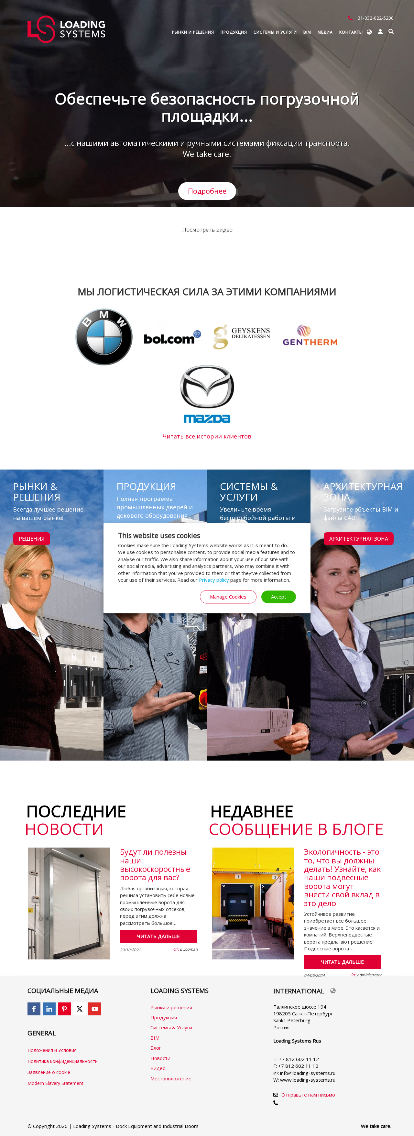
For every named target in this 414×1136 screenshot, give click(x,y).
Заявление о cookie (48, 1072)
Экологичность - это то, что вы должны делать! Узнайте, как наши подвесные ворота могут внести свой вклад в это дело (342, 877)
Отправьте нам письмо (308, 1094)
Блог (155, 1047)
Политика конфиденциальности (62, 1061)
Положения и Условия (52, 1050)
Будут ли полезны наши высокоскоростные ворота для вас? (155, 864)
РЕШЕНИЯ (32, 538)
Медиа (325, 32)
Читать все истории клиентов (207, 436)
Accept (278, 596)
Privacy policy (214, 580)
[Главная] (68, 29)
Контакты (351, 32)
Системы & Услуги (171, 1027)
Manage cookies (228, 596)
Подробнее (207, 191)
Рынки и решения (171, 1007)
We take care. (376, 1126)
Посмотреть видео (207, 229)
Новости (160, 1058)
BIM (307, 32)
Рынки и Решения (193, 32)
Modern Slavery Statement (55, 1083)
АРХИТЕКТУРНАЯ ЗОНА (358, 538)
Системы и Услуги (275, 32)
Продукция (234, 32)
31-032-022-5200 (376, 18)
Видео (158, 1068)
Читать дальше (158, 936)
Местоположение (170, 1078)
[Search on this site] (391, 31)
